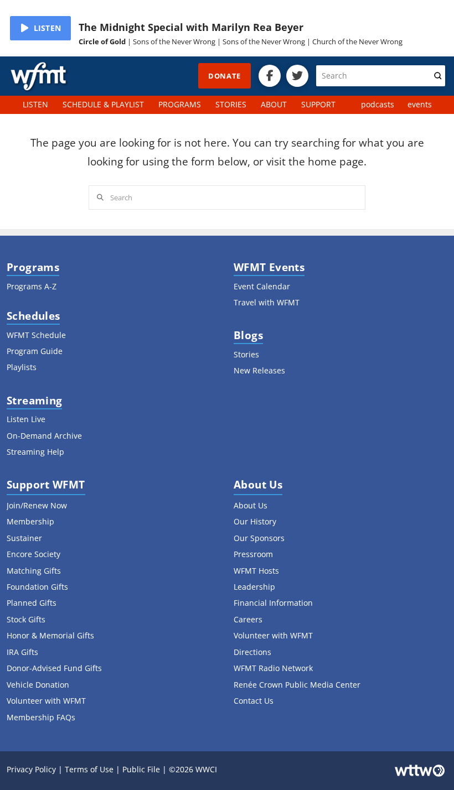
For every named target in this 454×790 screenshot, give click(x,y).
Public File (141, 769)
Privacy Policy (31, 769)
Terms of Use (89, 769)
